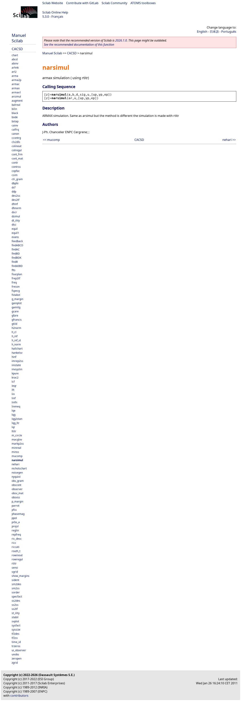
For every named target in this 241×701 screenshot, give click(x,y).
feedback (17, 241)
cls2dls (16, 142)
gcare (15, 311)
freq (14, 282)
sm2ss (16, 588)
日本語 (214, 31)
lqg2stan (17, 419)
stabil (15, 617)
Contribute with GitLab (82, 3)
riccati (15, 547)
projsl (15, 526)
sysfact (16, 625)
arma (15, 76)
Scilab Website (52, 3)
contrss (16, 166)
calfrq (15, 129)
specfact (17, 596)
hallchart (17, 348)
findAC (16, 249)
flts (13, 270)
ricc (14, 543)
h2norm (16, 328)
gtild (14, 324)
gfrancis (17, 319)
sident (15, 580)
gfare (15, 315)
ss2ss (15, 605)
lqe (13, 410)
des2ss (16, 195)
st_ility (16, 613)
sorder (16, 592)
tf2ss (15, 638)
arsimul (16, 96)
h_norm (16, 344)
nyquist (16, 476)
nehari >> (229, 140)
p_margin (17, 501)
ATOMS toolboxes (143, 3)
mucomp (17, 456)
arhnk (15, 67)
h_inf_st (16, 340)
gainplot (17, 303)
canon (15, 133)
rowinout (17, 555)
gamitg (16, 307)
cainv (15, 125)
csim (15, 175)
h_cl (14, 332)
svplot (15, 621)
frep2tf (16, 278)
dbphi (15, 183)
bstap (15, 121)
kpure (15, 373)
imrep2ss (17, 361)
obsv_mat (17, 493)
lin (13, 394)
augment (17, 100)
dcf (13, 187)
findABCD (17, 245)
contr (15, 162)
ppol (14, 518)
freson (16, 286)
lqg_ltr (15, 423)
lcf (13, 381)
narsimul (17, 460)
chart (15, 55)
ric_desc (17, 538)
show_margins (20, 576)
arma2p (16, 80)
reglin (15, 530)
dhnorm (16, 208)
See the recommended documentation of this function (79, 44)
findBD (16, 253)
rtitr (14, 563)
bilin (14, 109)
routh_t (16, 551)
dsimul (16, 216)
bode (15, 117)
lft (13, 390)
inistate (16, 365)
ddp (14, 191)
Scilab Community (114, 3)
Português (228, 31)
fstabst (16, 295)
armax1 (16, 92)
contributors (19, 695)
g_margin (17, 299)
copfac (16, 171)
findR (15, 262)
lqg (13, 414)
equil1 (15, 233)
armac (16, 84)
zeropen (16, 658)
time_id (16, 642)
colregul (17, 150)
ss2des (16, 600)
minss (15, 452)
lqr (13, 427)
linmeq (16, 406)
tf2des (15, 633)
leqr (14, 386)
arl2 (14, 71)
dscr (14, 212)
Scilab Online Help (55, 12)
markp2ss (18, 443)
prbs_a (16, 522)
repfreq (16, 534)
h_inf (15, 336)
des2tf (15, 200)
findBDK (16, 257)
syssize (16, 629)
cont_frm (17, 154)
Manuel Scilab (19, 37)
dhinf (15, 204)
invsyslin (17, 369)
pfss (14, 509)
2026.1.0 (121, 40)
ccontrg (16, 138)
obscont (16, 485)
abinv (15, 63)
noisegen (17, 472)
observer (17, 489)
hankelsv (17, 352)
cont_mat (17, 158)
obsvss (16, 497)
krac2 (15, 377)
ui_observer (19, 650)
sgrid (15, 571)
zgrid (15, 662)
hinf (14, 357)
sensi (15, 567)
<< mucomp (51, 140)
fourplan (17, 274)
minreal (16, 447)
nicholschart (19, 468)
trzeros (16, 646)
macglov (17, 439)
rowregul (17, 559)
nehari (16, 464)
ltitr (14, 431)
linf (14, 398)
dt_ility (16, 220)
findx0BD (17, 266)
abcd (15, 59)
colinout (16, 146)
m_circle (17, 435)
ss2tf (15, 609)
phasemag (18, 514)
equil (15, 228)
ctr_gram (17, 179)
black (15, 113)
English (202, 31)
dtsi (14, 224)
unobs (15, 654)
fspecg (16, 290)
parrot (15, 505)
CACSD (17, 48)
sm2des (16, 584)
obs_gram (18, 481)
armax (16, 88)
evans (15, 237)
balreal (16, 105)
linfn (14, 402)
